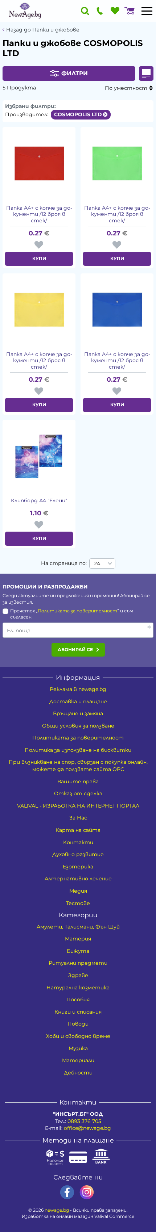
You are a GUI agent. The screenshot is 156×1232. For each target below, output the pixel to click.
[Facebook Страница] (67, 1192)
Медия (78, 891)
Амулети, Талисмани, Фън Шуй (78, 926)
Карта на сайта (78, 830)
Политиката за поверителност (77, 610)
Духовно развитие (78, 854)
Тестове (78, 903)
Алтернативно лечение (78, 878)
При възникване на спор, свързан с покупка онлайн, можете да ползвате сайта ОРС (78, 765)
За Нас (78, 817)
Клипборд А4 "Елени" (39, 501)
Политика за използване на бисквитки (78, 750)
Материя (78, 938)
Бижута (78, 951)
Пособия (78, 999)
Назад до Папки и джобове (42, 30)
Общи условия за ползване (78, 725)
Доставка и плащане (78, 701)
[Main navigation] (146, 11)
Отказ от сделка (78, 793)
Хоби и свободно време (78, 1036)
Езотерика (78, 866)
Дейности (78, 1072)
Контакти (78, 842)
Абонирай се (75, 649)
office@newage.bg (87, 1128)
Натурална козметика (78, 987)
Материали (78, 1060)
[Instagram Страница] (86, 1192)
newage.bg (57, 1210)
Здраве (78, 975)
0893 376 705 (84, 1121)
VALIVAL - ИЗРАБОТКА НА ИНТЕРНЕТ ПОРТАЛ (78, 806)
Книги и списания (78, 1012)
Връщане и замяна (78, 713)
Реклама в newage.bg (78, 689)
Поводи (78, 1024)
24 (97, 563)
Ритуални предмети (78, 963)
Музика (78, 1048)
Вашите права (78, 781)
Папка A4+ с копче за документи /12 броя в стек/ (39, 214)
